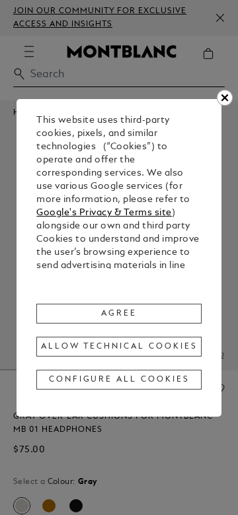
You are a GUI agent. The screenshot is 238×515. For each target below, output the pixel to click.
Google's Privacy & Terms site (104, 213)
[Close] (225, 98)
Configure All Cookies (119, 380)
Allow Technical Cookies (119, 347)
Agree (119, 314)
